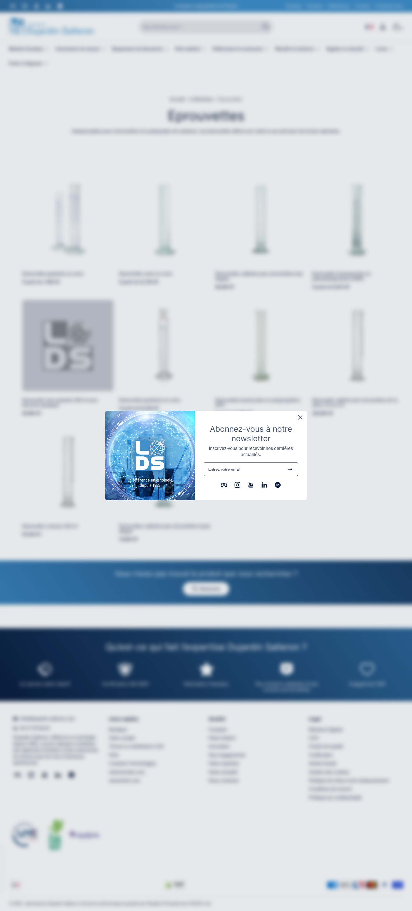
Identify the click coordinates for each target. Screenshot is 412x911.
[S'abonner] (290, 469)
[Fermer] (300, 417)
